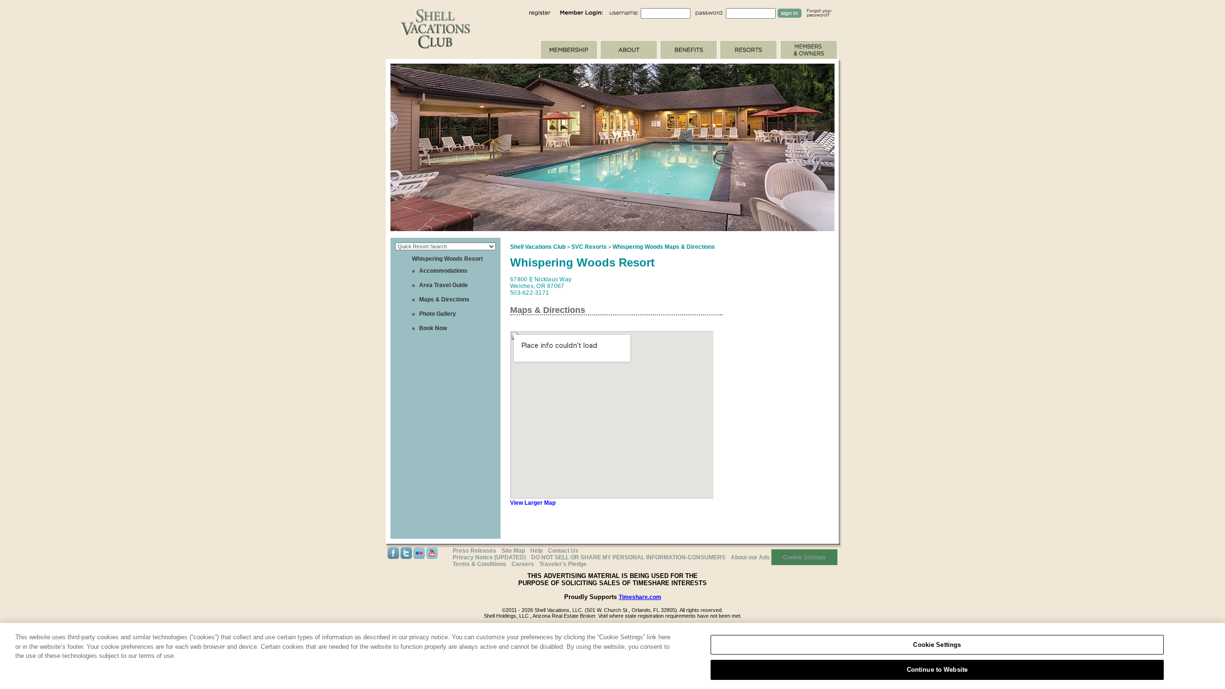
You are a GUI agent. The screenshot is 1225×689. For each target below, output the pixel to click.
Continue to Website (937, 669)
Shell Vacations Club (538, 247)
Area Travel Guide (443, 285)
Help (536, 550)
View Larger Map (533, 503)
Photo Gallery (437, 314)
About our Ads (750, 557)
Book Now (433, 328)
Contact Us (563, 550)
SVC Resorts (589, 247)
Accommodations (443, 270)
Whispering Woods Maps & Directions (663, 247)
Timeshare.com (640, 597)
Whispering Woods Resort (447, 259)
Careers (523, 564)
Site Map (513, 550)
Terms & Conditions (479, 564)
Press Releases (474, 550)
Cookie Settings (937, 644)
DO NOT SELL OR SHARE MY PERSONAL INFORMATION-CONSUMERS (628, 557)
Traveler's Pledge (563, 564)
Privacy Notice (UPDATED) (489, 557)
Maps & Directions (444, 299)
